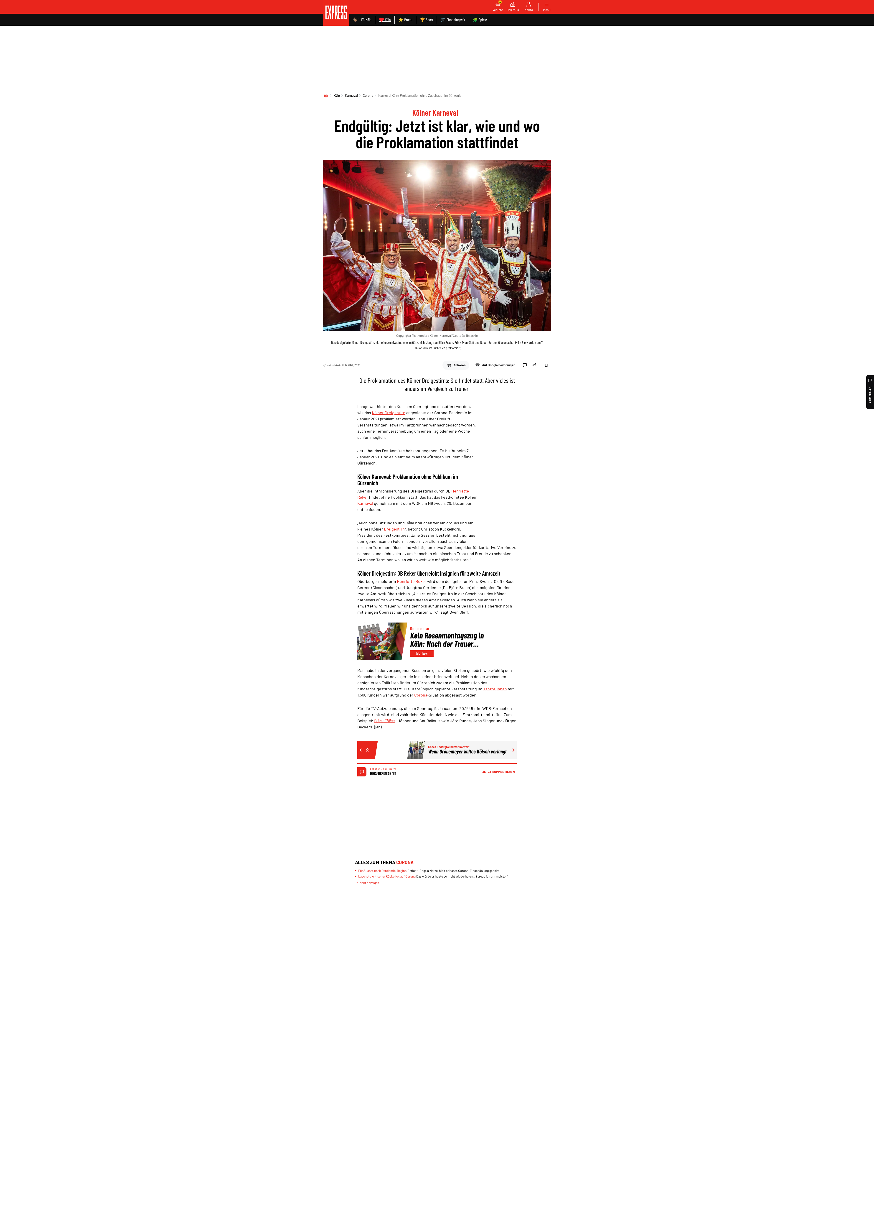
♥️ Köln (385, 19)
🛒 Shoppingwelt (453, 19)
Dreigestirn (394, 528)
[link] (336, 13)
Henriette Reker (412, 581)
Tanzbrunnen (495, 688)
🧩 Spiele (480, 19)
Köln (337, 95)
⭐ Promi (405, 19)
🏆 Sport (426, 19)
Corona (368, 95)
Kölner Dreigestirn (388, 412)
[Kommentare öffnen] (525, 365)
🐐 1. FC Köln (362, 19)
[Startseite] (326, 95)
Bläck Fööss (384, 720)
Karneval (351, 95)
